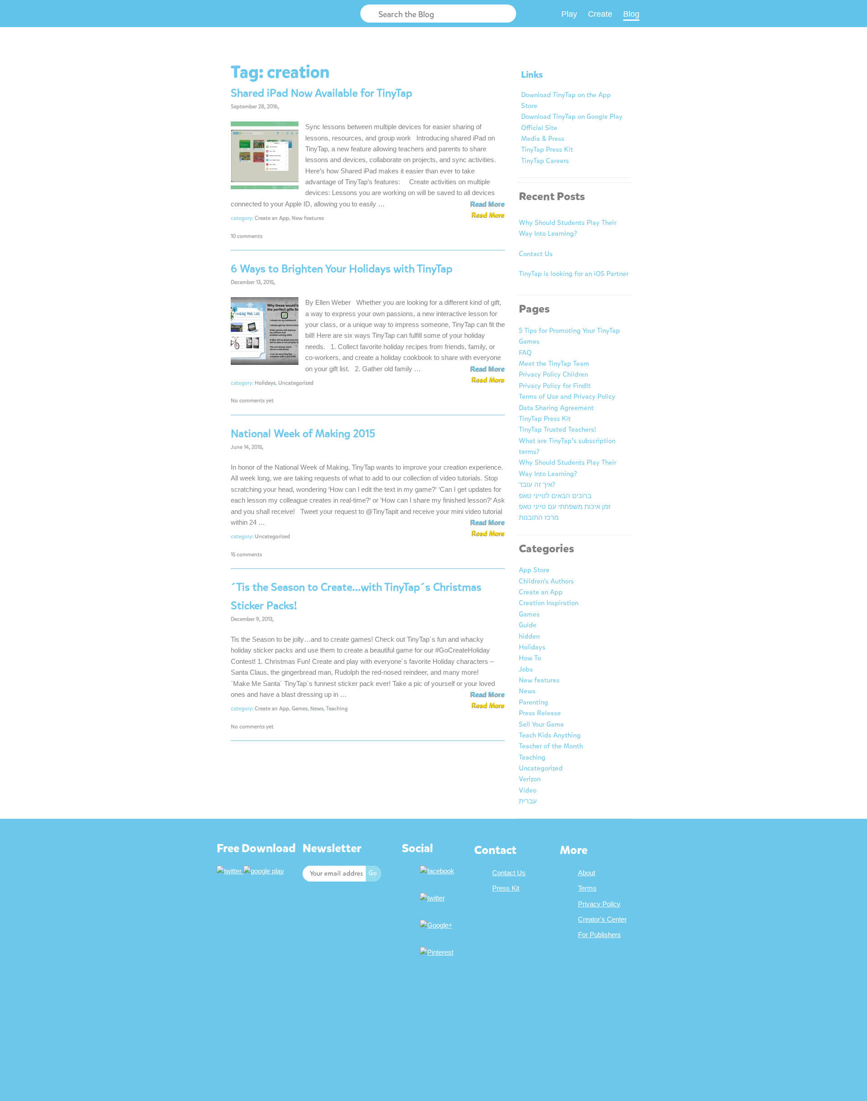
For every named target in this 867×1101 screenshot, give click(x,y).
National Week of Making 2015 (303, 433)
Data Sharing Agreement (556, 407)
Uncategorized (295, 383)
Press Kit (505, 888)
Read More (488, 204)
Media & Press (542, 138)
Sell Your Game (541, 724)
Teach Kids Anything (550, 735)
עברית (528, 801)
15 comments (246, 554)
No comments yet (252, 400)
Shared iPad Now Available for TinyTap (321, 93)
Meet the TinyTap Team (554, 363)
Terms (587, 888)
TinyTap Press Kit (547, 149)
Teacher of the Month (551, 746)
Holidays (265, 383)
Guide (527, 625)
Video (527, 790)
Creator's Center (602, 919)
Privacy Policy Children (553, 374)
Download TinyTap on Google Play (572, 116)
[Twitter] (433, 898)
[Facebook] (438, 871)
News (316, 708)
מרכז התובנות (539, 517)
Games (300, 708)
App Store (534, 569)
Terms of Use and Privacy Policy (567, 396)
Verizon (530, 779)
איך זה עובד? (537, 484)
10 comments (246, 236)
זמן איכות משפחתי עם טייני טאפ (565, 506)
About (586, 873)
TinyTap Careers (545, 160)
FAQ (525, 352)
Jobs (526, 669)
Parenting (533, 702)
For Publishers (599, 934)
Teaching (337, 708)
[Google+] (437, 925)
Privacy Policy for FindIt (555, 385)
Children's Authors (546, 581)
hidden (529, 636)
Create (600, 14)
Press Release (540, 713)
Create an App (272, 218)
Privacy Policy (599, 904)
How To (530, 657)
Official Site (539, 127)
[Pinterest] (438, 952)
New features (308, 218)
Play (569, 14)
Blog (631, 14)
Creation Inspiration (548, 602)
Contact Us (536, 253)
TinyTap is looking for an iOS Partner (574, 273)
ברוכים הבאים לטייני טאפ (555, 495)
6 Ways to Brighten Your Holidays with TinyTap (341, 268)
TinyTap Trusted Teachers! (557, 429)
